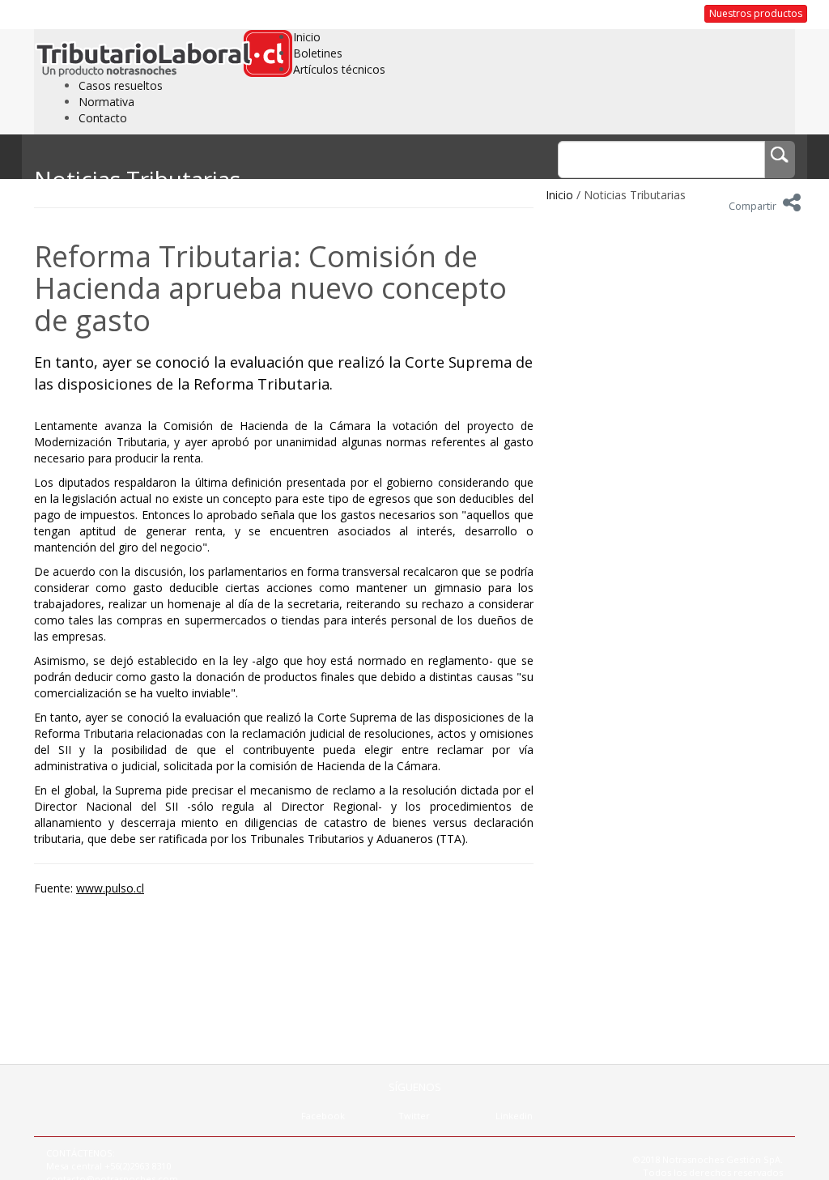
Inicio (307, 37)
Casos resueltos (121, 85)
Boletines (317, 53)
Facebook (323, 1116)
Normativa (106, 101)
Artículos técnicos (339, 69)
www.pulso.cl (110, 888)
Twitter (414, 1116)
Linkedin (514, 1116)
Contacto (103, 118)
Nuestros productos (755, 13)
